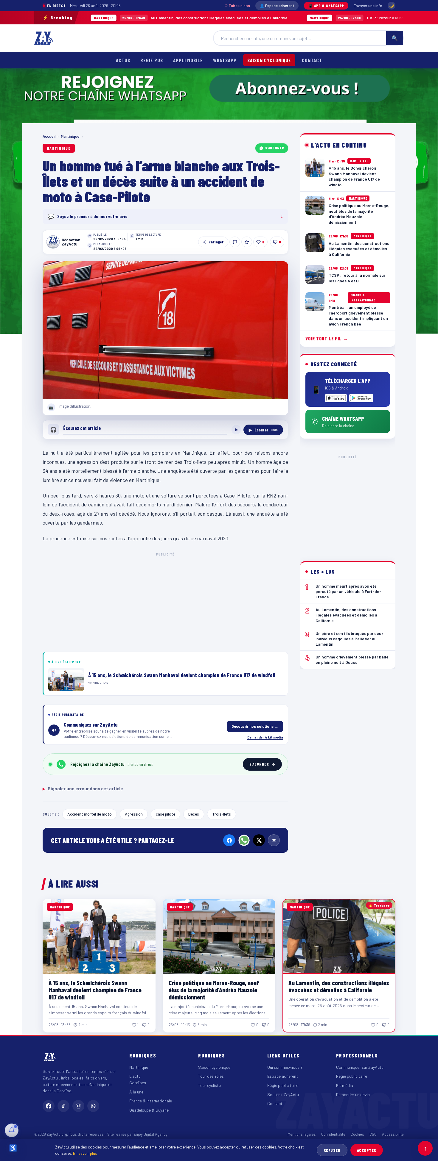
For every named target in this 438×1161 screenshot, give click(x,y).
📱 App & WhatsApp (326, 5)
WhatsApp (224, 60)
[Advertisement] (165, 601)
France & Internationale (150, 1100)
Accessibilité (393, 1134)
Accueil (49, 136)
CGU (373, 1134)
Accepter (366, 1150)
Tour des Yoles (211, 1076)
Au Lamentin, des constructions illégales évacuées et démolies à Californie (147, 17)
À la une (136, 1091)
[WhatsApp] (244, 840)
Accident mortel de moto (89, 813)
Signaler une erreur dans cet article (83, 788)
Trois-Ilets (221, 813)
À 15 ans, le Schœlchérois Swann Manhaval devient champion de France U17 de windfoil (95, 990)
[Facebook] (229, 840)
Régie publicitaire (282, 1085)
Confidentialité (333, 1134)
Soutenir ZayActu (283, 1094)
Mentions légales (302, 1134)
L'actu (135, 1076)
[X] (259, 840)
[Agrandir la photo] (165, 330)
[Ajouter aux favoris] (246, 242)
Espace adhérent (282, 1076)
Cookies (357, 1134)
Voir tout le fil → (326, 338)
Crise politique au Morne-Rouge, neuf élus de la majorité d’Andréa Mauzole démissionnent (214, 990)
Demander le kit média (265, 737)
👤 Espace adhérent (277, 5)
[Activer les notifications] (11, 1130)
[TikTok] (63, 1106)
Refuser (332, 1150)
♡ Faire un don (237, 5)
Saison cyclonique (269, 60)
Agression (134, 813)
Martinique (70, 136)
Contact (312, 60)
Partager (216, 242)
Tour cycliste (209, 1085)
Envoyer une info (368, 5)
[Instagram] (78, 1106)
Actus (123, 60)
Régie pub (151, 60)
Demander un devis (353, 1094)
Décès (193, 813)
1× (236, 429)
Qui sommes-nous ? (284, 1067)
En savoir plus (85, 1153)
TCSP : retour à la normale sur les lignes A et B (336, 17)
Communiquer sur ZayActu (359, 1067)
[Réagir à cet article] (234, 242)
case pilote (165, 813)
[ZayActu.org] (43, 38)
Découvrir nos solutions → (255, 726)
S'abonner (274, 147)
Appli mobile (188, 60)
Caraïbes (137, 1082)
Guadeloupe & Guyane (149, 1110)
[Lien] (274, 840)
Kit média (344, 1085)
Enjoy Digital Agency (150, 1134)
